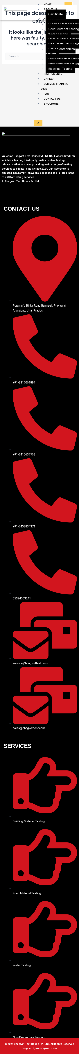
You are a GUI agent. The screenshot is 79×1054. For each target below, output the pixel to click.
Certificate (55, 14)
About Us (50, 9)
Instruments (53, 73)
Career (49, 78)
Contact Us (52, 98)
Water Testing (58, 34)
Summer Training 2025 (54, 86)
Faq (46, 93)
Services (50, 19)
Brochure (51, 103)
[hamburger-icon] (68, 3)
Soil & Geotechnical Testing (61, 51)
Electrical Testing (60, 69)
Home (47, 4)
